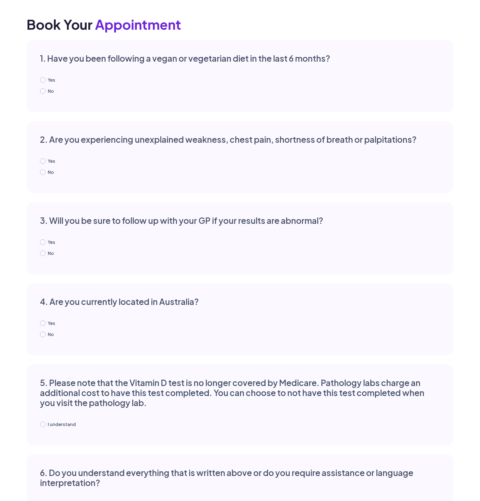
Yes (51, 80)
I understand (62, 424)
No (51, 91)
